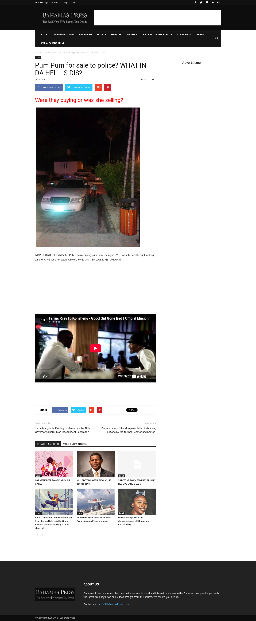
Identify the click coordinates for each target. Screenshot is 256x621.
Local (45, 34)
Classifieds (184, 34)
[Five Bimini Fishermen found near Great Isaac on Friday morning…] (96, 502)
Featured (85, 34)
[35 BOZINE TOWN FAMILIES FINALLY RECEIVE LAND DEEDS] (137, 464)
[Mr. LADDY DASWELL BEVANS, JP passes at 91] (96, 464)
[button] (217, 38)
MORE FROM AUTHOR (75, 444)
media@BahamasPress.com (113, 604)
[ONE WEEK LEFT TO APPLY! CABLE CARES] (54, 464)
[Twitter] (201, 2)
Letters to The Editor (157, 34)
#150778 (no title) (53, 42)
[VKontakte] (212, 2)
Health (116, 34)
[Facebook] (195, 2)
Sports (101, 34)
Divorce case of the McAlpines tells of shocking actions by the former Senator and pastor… (129, 430)
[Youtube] (218, 2)
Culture (131, 34)
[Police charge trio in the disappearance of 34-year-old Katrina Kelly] (137, 502)
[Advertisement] (157, 17)
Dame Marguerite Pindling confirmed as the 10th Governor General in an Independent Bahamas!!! (62, 430)
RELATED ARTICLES (48, 444)
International (64, 34)
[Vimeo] (207, 2)
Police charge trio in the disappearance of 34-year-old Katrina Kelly (133, 521)
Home (200, 34)
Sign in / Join (69, 2)
